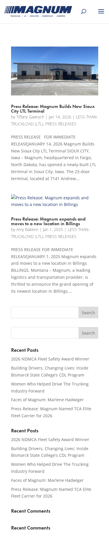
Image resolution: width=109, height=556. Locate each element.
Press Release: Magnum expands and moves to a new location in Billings (48, 221)
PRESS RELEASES (60, 124)
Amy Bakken (27, 229)
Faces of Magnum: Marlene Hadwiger (47, 399)
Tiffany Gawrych (30, 117)
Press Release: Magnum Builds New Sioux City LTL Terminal (53, 108)
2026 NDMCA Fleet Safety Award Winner (50, 359)
